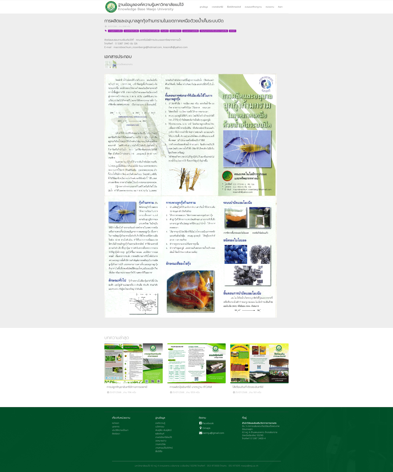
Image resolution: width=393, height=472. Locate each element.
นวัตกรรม (159, 426)
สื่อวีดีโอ (158, 451)
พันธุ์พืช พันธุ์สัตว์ (163, 430)
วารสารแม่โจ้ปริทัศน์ (164, 447)
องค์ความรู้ (160, 423)
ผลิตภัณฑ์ (159, 433)
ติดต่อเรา (116, 433)
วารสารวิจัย (160, 444)
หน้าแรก (115, 423)
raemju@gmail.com (213, 433)
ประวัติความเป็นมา (120, 430)
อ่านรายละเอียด (134, 363)
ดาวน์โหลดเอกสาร (125, 64)
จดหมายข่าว (160, 440)
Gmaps (206, 428)
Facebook (208, 423)
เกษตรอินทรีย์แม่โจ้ (163, 437)
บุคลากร (115, 426)
